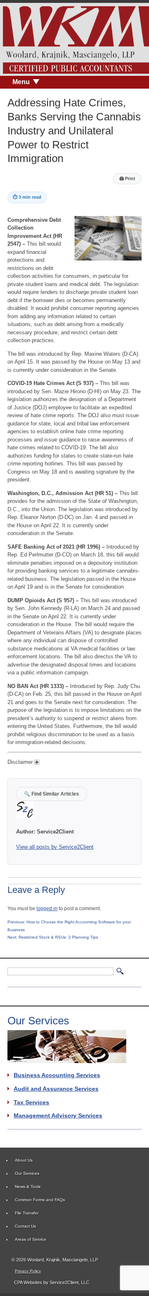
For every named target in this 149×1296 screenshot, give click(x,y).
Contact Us (25, 1226)
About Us (24, 1160)
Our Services (27, 1173)
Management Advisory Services (58, 1115)
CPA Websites (28, 1282)
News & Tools (28, 1186)
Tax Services (31, 1102)
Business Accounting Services (57, 1075)
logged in (47, 908)
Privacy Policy (28, 1271)
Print (127, 178)
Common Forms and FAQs (40, 1199)
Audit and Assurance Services (56, 1088)
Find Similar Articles (51, 793)
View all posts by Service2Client (55, 847)
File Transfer (26, 1213)
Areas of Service (30, 1239)
